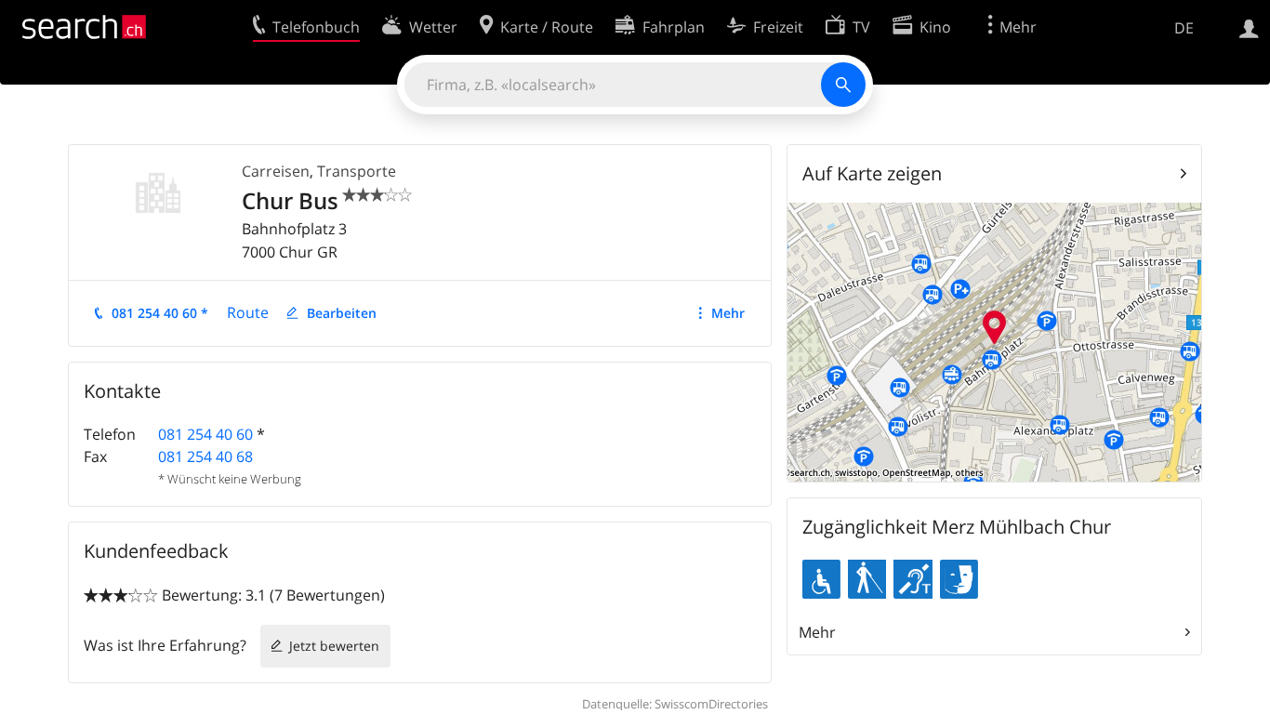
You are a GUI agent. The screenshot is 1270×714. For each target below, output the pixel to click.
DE (1184, 28)
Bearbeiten (342, 313)
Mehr (728, 313)
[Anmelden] (1249, 26)
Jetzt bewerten (334, 645)
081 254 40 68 (205, 456)
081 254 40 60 (205, 434)
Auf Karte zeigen (872, 173)
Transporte (356, 171)
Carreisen (276, 171)
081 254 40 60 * (160, 313)
